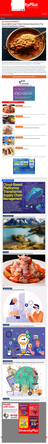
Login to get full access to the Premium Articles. (24, 76)
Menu (3, 18)
